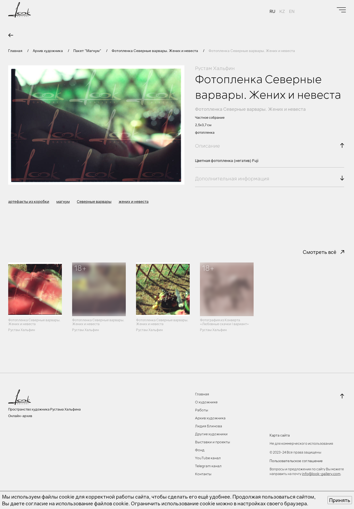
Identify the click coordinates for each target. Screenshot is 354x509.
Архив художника (48, 51)
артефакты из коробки (28, 201)
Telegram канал (208, 466)
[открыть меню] (341, 10)
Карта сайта (280, 435)
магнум (63, 201)
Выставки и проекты (212, 442)
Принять (339, 500)
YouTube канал (208, 458)
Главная (15, 51)
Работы (201, 410)
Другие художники (211, 434)
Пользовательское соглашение (296, 461)
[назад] (10, 35)
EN (291, 11)
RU (272, 11)
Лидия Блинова (208, 426)
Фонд (199, 450)
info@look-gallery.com (321, 474)
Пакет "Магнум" (87, 51)
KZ (282, 11)
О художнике (206, 402)
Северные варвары (94, 201)
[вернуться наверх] (342, 396)
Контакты (203, 474)
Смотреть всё (319, 252)
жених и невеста (134, 201)
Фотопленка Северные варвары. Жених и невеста (155, 51)
